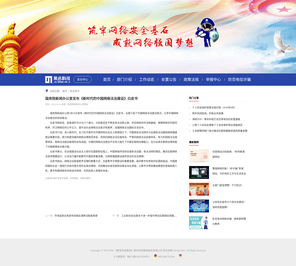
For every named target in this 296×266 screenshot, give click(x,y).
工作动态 (146, 79)
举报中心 (213, 79)
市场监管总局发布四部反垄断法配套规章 (76, 215)
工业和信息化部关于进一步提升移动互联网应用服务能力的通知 (154, 215)
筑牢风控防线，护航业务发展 (207, 113)
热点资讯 (74, 91)
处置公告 (168, 79)
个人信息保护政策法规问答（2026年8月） (214, 107)
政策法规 (191, 79)
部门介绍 (124, 79)
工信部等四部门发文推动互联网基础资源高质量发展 (219, 131)
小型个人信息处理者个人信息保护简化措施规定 (217, 125)
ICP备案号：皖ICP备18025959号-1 (132, 256)
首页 (107, 79)
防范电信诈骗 (239, 79)
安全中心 (82, 79)
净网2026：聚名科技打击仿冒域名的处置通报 (216, 119)
